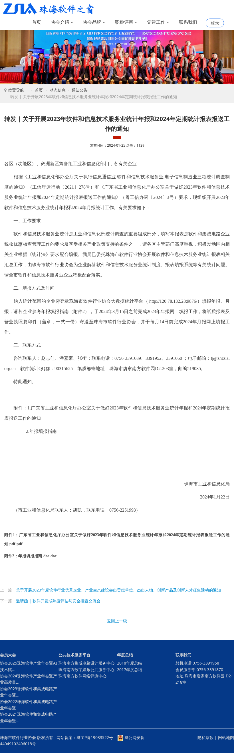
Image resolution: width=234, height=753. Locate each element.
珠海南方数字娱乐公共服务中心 (86, 669)
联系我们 (188, 22)
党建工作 (156, 22)
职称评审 (124, 22)
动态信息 (58, 90)
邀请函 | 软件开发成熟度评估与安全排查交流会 (58, 600)
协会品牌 (92, 22)
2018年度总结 (129, 663)
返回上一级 (117, 620)
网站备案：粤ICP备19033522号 (85, 737)
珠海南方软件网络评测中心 (82, 676)
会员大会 (8, 654)
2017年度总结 (129, 669)
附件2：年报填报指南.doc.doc (30, 556)
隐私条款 (205, 737)
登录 (214, 23)
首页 (36, 22)
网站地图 (226, 737)
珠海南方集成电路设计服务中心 (86, 663)
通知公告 (80, 90)
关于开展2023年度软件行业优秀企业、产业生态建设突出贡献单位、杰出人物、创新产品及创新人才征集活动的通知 (118, 590)
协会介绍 (60, 22)
